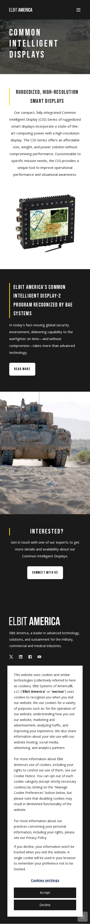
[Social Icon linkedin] (20, 657)
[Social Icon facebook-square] (30, 657)
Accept (45, 892)
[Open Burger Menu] (78, 10)
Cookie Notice (24, 776)
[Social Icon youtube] (38, 657)
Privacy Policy (36, 837)
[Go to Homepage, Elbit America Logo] (34, 621)
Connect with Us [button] (45, 572)
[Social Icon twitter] (12, 657)
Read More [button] (22, 369)
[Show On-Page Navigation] (83, 917)
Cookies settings (45, 880)
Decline (45, 905)
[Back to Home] (20, 10)
